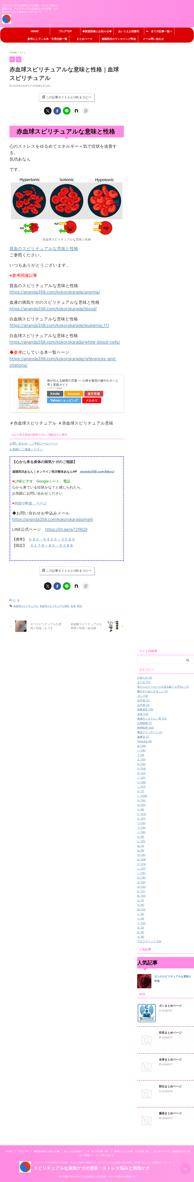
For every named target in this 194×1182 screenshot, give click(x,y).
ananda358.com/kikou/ (97, 471)
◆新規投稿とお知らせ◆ (97, 31)
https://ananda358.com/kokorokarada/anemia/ (54, 292)
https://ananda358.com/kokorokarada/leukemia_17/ (59, 325)
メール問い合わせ (153, 38)
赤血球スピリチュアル (25, 605)
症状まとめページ (170, 1032)
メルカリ (92, 400)
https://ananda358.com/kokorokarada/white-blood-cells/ (64, 342)
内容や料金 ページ (30, 503)
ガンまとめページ (170, 1005)
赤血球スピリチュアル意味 (54, 605)
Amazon (74, 394)
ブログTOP (65, 31)
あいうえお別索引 (128, 31)
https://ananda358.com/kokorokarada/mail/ (52, 519)
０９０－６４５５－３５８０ (51, 539)
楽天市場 (94, 394)
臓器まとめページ (170, 1113)
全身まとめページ (170, 1059)
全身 (73, 605)
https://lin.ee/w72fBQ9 (66, 529)
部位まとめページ (170, 1086)
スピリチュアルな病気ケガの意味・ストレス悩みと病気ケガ (92, 1168)
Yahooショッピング (64, 400)
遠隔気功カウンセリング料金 (119, 38)
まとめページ (84, 38)
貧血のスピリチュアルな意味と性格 (43, 248)
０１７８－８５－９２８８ (51, 545)
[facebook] (57, 111)
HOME (35, 31)
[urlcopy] (85, 111)
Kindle (55, 394)
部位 (79, 605)
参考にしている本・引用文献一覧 (47, 38)
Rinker (59, 388)
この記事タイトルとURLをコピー (68, 97)
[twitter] (48, 111)
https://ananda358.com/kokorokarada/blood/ (53, 308)
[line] (66, 111)
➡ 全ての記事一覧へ (159, 31)
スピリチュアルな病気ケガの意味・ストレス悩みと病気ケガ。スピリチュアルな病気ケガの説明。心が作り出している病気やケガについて (104, 1162)
